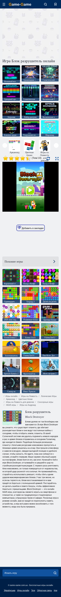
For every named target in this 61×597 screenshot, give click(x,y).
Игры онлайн (12, 396)
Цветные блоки (25, 399)
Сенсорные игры (45, 402)
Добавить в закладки (32, 228)
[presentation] (4, 145)
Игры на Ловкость (29, 396)
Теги (33, 590)
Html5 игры (11, 405)
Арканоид (10, 399)
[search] (55, 572)
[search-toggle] (45, 4)
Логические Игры (49, 396)
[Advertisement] (30, 33)
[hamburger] (3, 4)
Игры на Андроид (27, 405)
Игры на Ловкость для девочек (20, 402)
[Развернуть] (57, 158)
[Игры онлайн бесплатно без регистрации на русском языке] (20, 4)
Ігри (55, 590)
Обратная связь (44, 590)
